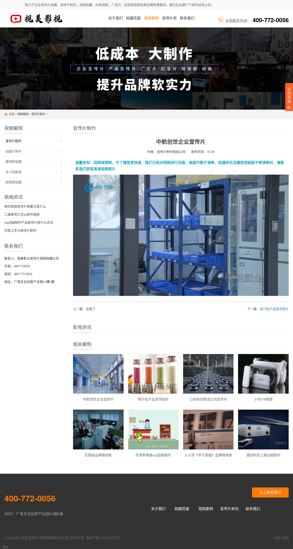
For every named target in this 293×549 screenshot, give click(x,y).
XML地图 (281, 537)
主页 (11, 114)
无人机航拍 (13, 172)
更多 (5, 547)
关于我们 (115, 18)
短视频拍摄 (13, 182)
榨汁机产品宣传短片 (274, 309)
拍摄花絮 (133, 18)
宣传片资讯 (169, 21)
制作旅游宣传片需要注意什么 (25, 206)
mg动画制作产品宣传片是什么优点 (28, 222)
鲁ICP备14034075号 (103, 537)
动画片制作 (13, 151)
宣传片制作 (38, 114)
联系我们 (187, 18)
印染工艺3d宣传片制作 (20, 230)
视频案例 (151, 18)
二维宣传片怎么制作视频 (22, 214)
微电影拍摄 (13, 161)
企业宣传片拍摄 (46, 5)
